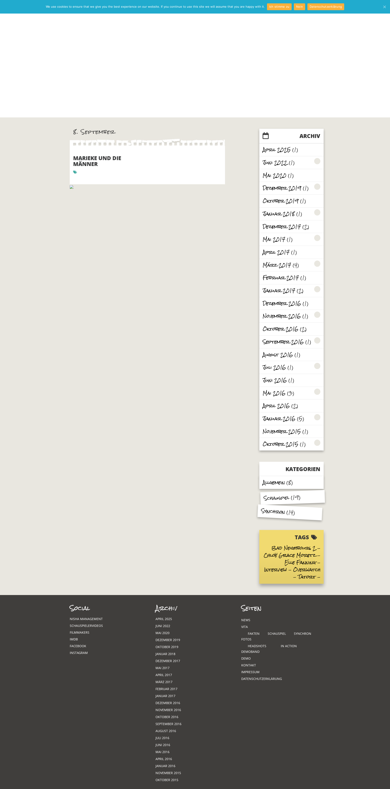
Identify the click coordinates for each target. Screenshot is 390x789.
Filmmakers (79, 632)
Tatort (307, 577)
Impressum (250, 672)
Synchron (273, 511)
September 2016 (283, 342)
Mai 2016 (274, 393)
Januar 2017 (279, 290)
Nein (299, 6)
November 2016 (282, 316)
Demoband (250, 651)
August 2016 (278, 354)
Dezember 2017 (282, 226)
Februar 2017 (281, 277)
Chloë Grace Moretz (290, 555)
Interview (275, 569)
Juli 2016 (274, 367)
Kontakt (248, 665)
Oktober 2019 (281, 201)
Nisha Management (86, 619)
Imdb (74, 639)
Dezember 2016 (282, 303)
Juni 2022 (275, 162)
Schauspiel (276, 498)
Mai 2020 (274, 175)
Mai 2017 (274, 239)
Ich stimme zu (279, 6)
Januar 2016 (279, 418)
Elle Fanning (300, 562)
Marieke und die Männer (97, 161)
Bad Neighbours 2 (294, 548)
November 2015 (282, 431)
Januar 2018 (279, 214)
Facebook (78, 646)
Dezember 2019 (282, 188)
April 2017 (276, 252)
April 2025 (277, 149)
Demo (246, 658)
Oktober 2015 (280, 444)
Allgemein (274, 482)
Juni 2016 (275, 380)
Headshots (257, 646)
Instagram (79, 653)
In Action (289, 646)
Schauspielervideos (86, 625)
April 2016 (276, 406)
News (245, 620)
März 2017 (277, 265)
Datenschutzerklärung (261, 679)
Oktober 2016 (280, 329)
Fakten (254, 633)
